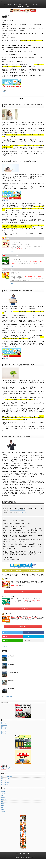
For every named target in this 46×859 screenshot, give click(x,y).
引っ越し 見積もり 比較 (23, 6)
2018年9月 (3, 801)
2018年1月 (3, 811)
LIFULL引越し (23, 626)
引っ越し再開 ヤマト (5, 780)
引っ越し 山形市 (11, 664)
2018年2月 (3, 809)
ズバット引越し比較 (23, 609)
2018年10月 (3, 799)
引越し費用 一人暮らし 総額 (6, 776)
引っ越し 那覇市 (11, 680)
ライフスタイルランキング (5, 767)
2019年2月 (3, 795)
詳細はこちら (13, 251)
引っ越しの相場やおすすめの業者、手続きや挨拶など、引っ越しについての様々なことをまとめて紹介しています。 (23, 855)
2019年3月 (3, 793)
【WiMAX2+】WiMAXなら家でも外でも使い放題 (23, 567)
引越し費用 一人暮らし (5, 778)
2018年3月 (3, 807)
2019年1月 (3, 797)
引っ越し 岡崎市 (11, 688)
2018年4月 (3, 805)
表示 (25, 98)
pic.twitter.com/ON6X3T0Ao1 (17, 510)
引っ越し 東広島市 (8, 696)
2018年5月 (3, 803)
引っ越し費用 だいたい (5, 782)
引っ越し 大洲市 (11, 656)
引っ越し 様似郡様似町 (13, 672)
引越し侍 (23, 591)
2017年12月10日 (23, 512)
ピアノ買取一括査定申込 (23, 12)
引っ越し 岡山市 (8, 697)
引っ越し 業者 (5, 646)
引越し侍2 (5, 91)
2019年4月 (3, 791)
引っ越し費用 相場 (4, 784)
